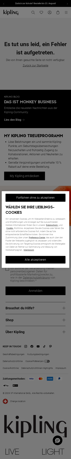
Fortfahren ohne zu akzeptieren (35, 197)
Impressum (29, 250)
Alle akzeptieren (35, 259)
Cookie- (10, 228)
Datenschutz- (52, 225)
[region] (35, 229)
